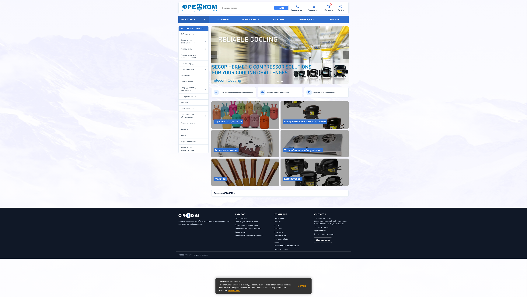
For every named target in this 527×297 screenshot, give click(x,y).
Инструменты (240, 232)
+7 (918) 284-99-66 (321, 227)
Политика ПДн (280, 235)
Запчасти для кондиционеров (246, 222)
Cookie (277, 242)
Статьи (276, 225)
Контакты (334, 19)
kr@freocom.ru (320, 230)
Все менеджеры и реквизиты (325, 234)
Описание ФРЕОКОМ (223, 193)
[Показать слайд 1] (278, 81)
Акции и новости (250, 19)
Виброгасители (241, 218)
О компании (223, 19)
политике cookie (234, 290)
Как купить (278, 19)
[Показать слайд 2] (282, 81)
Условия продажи (281, 249)
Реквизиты (278, 232)
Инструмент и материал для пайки (248, 228)
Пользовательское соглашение (286, 246)
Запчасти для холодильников (246, 225)
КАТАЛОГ (190, 19)
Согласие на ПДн (281, 239)
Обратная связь (323, 240)
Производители (306, 19)
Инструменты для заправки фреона (248, 235)
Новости (277, 222)
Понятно (301, 286)
